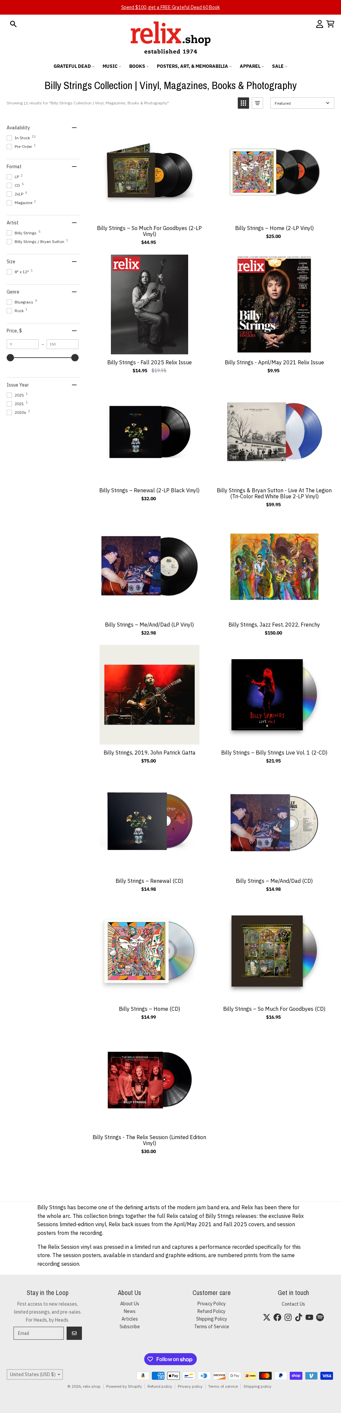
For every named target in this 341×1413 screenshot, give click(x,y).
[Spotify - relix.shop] (320, 1317)
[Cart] (330, 24)
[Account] (320, 24)
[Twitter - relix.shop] (267, 1317)
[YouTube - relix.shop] (309, 1317)
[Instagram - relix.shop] (288, 1317)
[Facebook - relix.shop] (277, 1317)
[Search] (13, 24)
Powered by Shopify (124, 1386)
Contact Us (293, 1304)
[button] (243, 103)
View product (149, 1122)
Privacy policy (190, 1386)
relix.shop (92, 1386)
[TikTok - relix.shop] (299, 1317)
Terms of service (223, 1386)
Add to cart (149, 212)
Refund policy (160, 1386)
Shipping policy (257, 1386)
